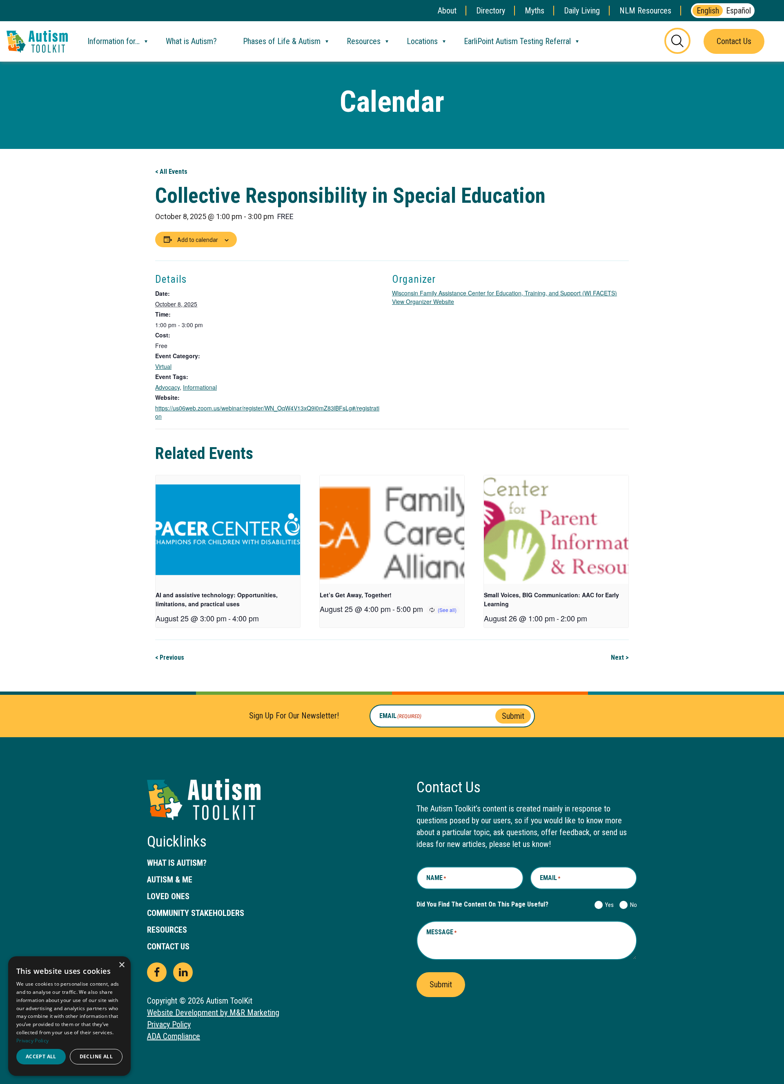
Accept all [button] (41, 1056)
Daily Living (582, 11)
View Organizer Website (423, 301)
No (632, 905)
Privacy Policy (169, 1024)
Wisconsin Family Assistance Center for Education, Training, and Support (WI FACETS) (504, 293)
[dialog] (69, 1016)
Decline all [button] (96, 1056)
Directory (490, 11)
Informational (200, 387)
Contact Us (734, 41)
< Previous (169, 657)
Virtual (163, 366)
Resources (364, 41)
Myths (534, 11)
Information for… (113, 41)
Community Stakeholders (195, 913)
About (447, 11)
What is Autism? (191, 41)
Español (738, 11)
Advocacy (167, 387)
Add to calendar (197, 240)
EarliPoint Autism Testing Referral (517, 41)
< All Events (171, 171)
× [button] (121, 965)
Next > (620, 657)
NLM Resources (645, 11)
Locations (422, 41)
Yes (607, 905)
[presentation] (228, 529)
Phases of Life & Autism (282, 41)
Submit (513, 715)
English (708, 11)
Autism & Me (169, 879)
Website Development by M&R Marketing (213, 1012)
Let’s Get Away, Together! (356, 595)
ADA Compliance (173, 1036)
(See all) (447, 609)
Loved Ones (168, 896)
